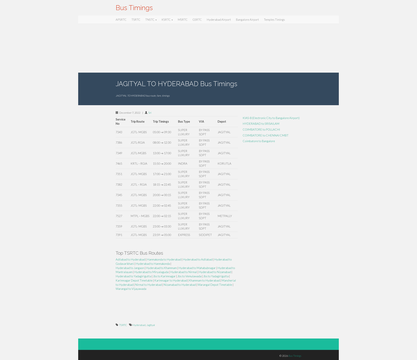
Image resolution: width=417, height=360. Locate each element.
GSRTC (197, 19)
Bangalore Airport (247, 19)
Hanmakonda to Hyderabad (164, 259)
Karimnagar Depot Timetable (134, 280)
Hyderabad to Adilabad (197, 259)
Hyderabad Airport (219, 19)
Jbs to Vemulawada (189, 276)
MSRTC (183, 19)
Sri (149, 112)
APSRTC (121, 19)
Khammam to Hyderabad (204, 280)
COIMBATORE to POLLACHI (261, 129)
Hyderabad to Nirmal (183, 272)
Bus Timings (134, 8)
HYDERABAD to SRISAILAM (261, 123)
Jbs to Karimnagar (164, 276)
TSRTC (135, 19)
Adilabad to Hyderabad (130, 259)
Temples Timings (274, 19)
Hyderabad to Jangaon (130, 268)
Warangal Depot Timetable (215, 284)
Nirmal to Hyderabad (148, 284)
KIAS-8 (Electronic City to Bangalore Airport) (271, 118)
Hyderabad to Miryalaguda (151, 272)
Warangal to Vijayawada (131, 288)
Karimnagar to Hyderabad (170, 280)
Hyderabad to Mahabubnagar (197, 268)
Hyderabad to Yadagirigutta (133, 276)
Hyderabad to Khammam (161, 268)
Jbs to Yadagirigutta (216, 276)
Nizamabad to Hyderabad (180, 284)
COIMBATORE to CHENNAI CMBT (265, 135)
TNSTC (150, 19)
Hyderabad (139, 324)
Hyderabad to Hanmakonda (153, 263)
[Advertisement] (208, 48)
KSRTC (166, 19)
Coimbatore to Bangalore (259, 141)
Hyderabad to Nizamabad (215, 272)
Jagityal (150, 324)
